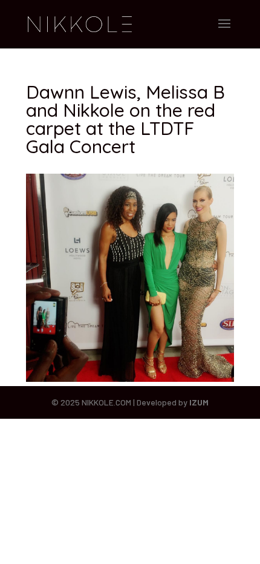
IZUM (199, 402)
